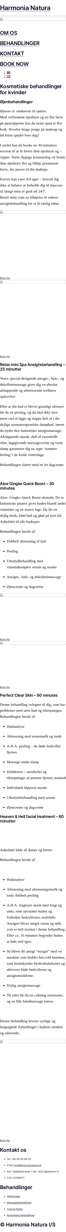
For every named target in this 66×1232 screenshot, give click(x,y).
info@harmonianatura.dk (27, 1165)
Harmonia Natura (25, 8)
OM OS (8, 33)
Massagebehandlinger (19, 1202)
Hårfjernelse (13, 1196)
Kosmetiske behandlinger (21, 1215)
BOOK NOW (14, 64)
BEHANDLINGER (20, 43)
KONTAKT (12, 53)
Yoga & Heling (15, 1209)
